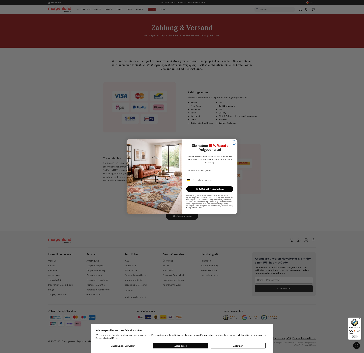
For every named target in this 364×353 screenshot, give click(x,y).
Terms (200, 208)
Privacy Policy (191, 208)
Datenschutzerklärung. (107, 338)
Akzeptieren (180, 345)
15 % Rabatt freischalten (210, 188)
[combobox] (191, 180)
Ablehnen (238, 345)
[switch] (354, 336)
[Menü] (359, 319)
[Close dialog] (234, 142)
